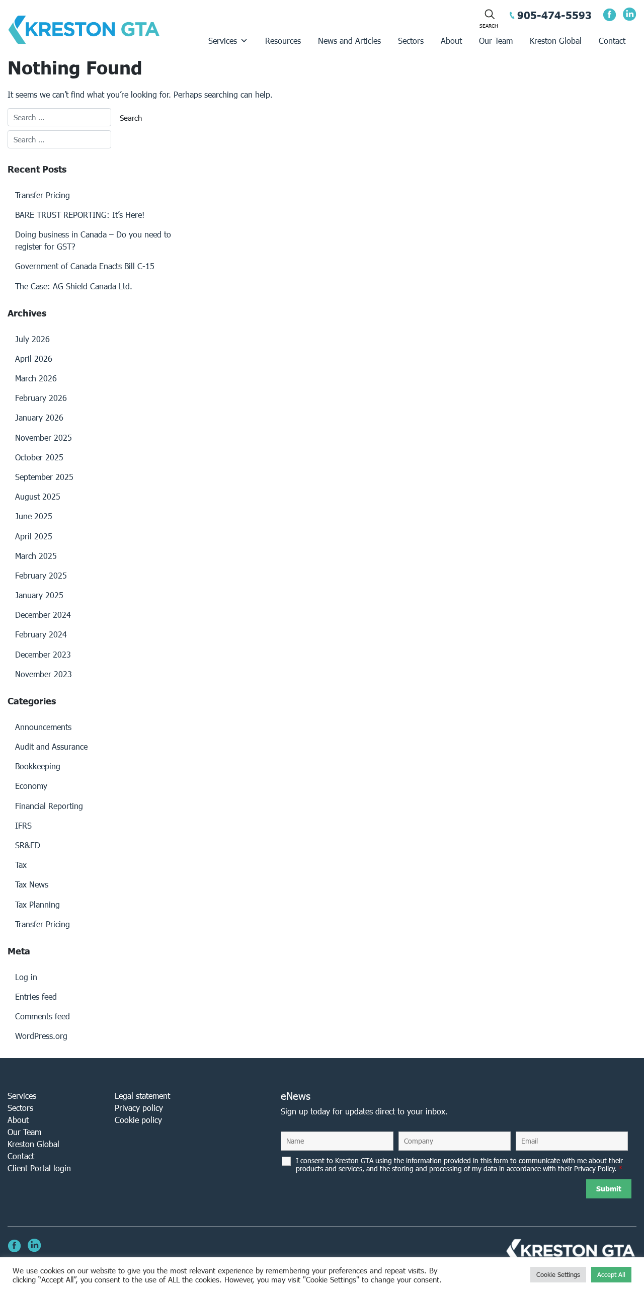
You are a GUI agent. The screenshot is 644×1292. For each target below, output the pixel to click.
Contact (612, 40)
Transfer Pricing (42, 195)
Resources (283, 40)
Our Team (496, 40)
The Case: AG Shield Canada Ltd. (73, 286)
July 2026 (32, 339)
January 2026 (39, 417)
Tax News (31, 884)
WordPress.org (41, 1035)
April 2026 (33, 358)
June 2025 (33, 516)
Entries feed (36, 996)
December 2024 (43, 614)
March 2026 (36, 378)
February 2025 (41, 575)
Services (222, 40)
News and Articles (349, 40)
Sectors (411, 40)
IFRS (23, 825)
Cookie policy (138, 1119)
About (451, 40)
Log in (26, 977)
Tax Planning (37, 904)
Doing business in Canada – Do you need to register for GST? (93, 240)
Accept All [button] (611, 1274)
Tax (21, 864)
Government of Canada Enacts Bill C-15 (84, 266)
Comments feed (42, 1016)
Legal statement (142, 1095)
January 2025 (39, 595)
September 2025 (44, 476)
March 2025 (36, 555)
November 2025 (43, 437)
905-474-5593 (554, 15)
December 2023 (43, 654)
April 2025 (33, 536)
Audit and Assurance (51, 746)
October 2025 (39, 457)
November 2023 (43, 674)
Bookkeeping (37, 766)
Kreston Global (556, 40)
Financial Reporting (49, 806)
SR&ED (27, 845)
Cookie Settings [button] (558, 1274)
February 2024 (41, 634)
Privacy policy (139, 1107)
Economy (31, 785)
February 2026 (41, 397)
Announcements (43, 727)
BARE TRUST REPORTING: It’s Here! (79, 214)
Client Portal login (39, 1168)
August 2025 (37, 496)
